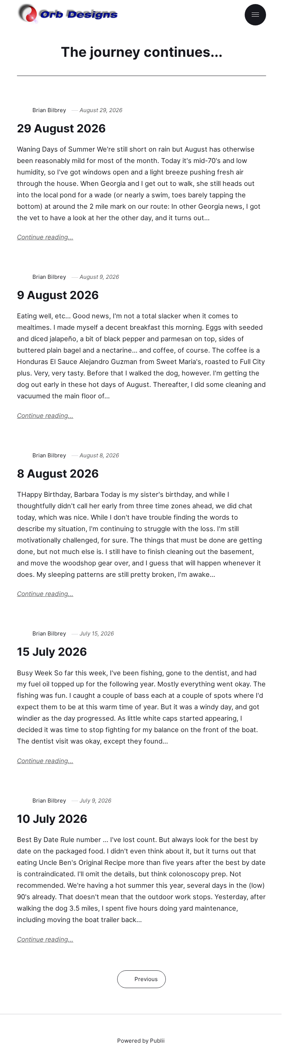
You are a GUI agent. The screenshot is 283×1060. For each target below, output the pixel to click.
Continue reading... (45, 237)
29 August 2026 (61, 128)
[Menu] (255, 14)
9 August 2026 (58, 295)
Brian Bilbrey (49, 110)
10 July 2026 (52, 818)
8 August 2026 (58, 473)
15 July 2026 (52, 651)
